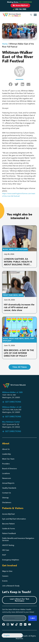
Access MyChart (8, 514)
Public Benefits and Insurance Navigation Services (18, 539)
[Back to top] (36, 634)
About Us (6, 449)
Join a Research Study (10, 586)
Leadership (6, 454)
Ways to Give (7, 571)
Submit (32, 618)
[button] (31, 14)
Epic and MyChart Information (14, 519)
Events (4, 581)
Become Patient (8, 524)
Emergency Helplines (10, 560)
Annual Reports (8, 483)
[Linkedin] (21, 624)
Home (4, 44)
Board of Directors (9, 468)
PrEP (4, 555)
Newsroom (6, 478)
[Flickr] (25, 624)
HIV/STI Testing (8, 545)
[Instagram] (7, 624)
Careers (5, 576)
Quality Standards (9, 488)
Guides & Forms (8, 528)
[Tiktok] (16, 624)
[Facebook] (3, 624)
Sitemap (5, 497)
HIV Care (5, 550)
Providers (6, 464)
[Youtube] (29, 624)
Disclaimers (6, 502)
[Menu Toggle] (35, 14)
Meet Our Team (8, 459)
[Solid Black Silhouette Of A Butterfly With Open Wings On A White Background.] (12, 624)
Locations (6, 473)
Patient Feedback (9, 533)
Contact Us (6, 493)
